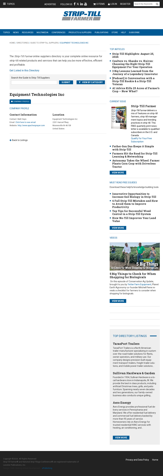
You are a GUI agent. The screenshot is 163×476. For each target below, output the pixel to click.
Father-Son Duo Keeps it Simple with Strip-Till (133, 148)
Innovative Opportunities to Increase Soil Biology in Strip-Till (134, 195)
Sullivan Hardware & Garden (134, 373)
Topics (11, 4)
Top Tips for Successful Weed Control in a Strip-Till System (131, 212)
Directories (23, 43)
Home (12, 43)
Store (115, 32)
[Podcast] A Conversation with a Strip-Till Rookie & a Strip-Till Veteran (133, 81)
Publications (101, 32)
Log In (113, 4)
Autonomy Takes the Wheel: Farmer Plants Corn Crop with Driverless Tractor (135, 163)
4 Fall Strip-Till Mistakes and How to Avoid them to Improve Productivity (135, 203)
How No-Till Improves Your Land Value (134, 219)
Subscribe (134, 32)
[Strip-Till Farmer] (119, 117)
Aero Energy (122, 402)
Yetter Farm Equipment (139, 284)
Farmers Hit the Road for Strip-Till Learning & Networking (134, 155)
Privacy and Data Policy (137, 459)
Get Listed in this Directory (24, 70)
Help (123, 32)
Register (125, 4)
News (16, 32)
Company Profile (21, 101)
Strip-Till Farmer (143, 106)
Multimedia (42, 32)
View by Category (92, 82)
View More (118, 172)
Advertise (50, 4)
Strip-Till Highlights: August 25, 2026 (133, 55)
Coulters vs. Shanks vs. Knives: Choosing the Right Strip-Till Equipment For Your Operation (132, 64)
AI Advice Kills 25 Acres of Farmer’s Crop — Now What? (135, 89)
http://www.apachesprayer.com (31, 125)
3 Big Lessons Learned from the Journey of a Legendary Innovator (135, 72)
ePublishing (47, 468)
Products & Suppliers (80, 32)
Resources (27, 32)
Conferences (58, 32)
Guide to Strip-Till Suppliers (44, 43)
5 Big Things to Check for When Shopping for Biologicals (133, 275)
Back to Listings (20, 140)
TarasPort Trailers (126, 344)
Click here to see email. (25, 122)
